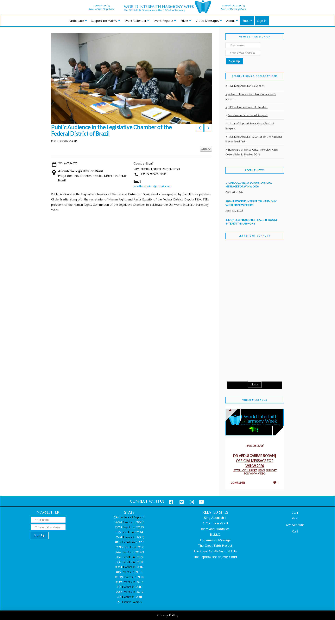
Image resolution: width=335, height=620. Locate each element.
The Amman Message (215, 540)
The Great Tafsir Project (215, 545)
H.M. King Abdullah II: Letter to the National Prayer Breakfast (253, 139)
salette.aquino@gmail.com (153, 186)
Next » (254, 384)
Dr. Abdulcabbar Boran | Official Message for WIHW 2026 (254, 461)
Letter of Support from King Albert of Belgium (249, 126)
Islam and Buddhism (215, 529)
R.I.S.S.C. (215, 534)
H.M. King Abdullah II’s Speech (246, 86)
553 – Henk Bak (245, 345)
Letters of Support (255, 235)
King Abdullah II (215, 517)
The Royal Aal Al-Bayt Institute (215, 551)
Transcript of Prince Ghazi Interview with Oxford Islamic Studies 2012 (251, 152)
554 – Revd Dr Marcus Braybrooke (251, 304)
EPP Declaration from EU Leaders (248, 107)
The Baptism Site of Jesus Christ (215, 557)
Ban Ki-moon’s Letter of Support (248, 115)
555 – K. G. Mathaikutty (252, 258)
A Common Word (215, 523)
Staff (235, 277)
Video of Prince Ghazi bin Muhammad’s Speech (250, 96)
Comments (238, 482)
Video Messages (254, 399)
